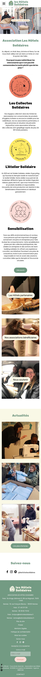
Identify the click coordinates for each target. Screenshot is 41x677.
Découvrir (21, 270)
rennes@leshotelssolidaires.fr (23, 618)
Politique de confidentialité (20, 632)
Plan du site (20, 621)
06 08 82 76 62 (23, 611)
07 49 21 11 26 (22, 608)
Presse (20, 625)
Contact (20, 674)
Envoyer (20, 659)
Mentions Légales (20, 628)
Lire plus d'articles (20, 546)
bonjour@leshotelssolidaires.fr (23, 615)
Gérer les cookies (20, 635)
